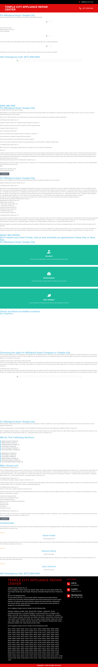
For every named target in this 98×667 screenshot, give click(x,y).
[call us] (68, 583)
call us (73, 583)
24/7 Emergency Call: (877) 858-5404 (20, 57)
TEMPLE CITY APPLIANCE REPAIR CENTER (26, 8)
